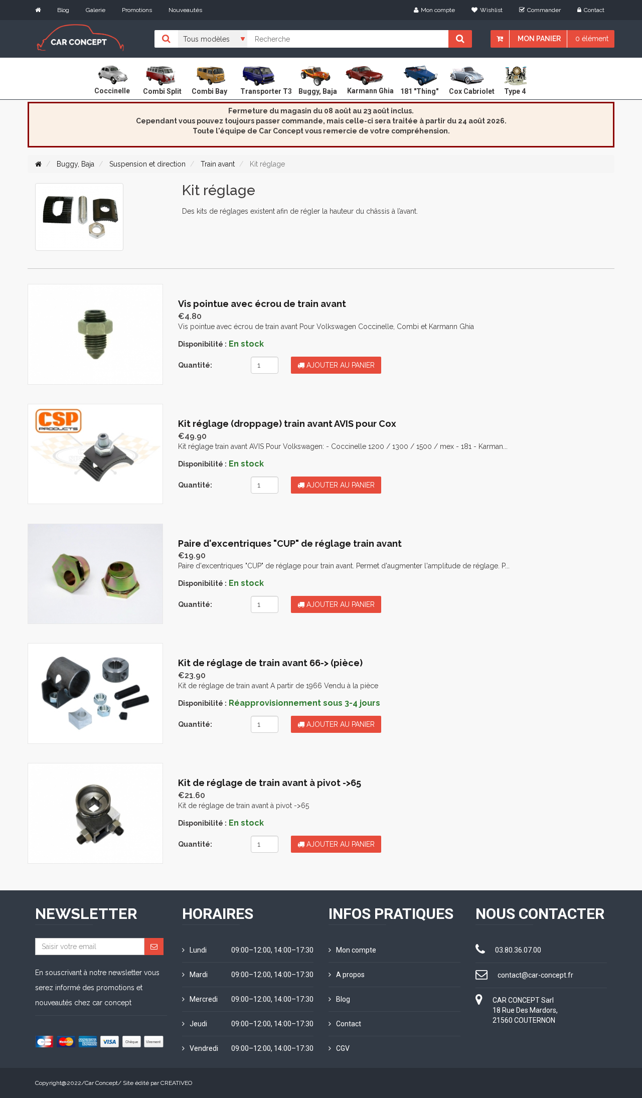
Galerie (95, 10)
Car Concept (101, 1082)
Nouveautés (185, 10)
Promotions (137, 10)
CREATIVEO (176, 1082)
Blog (63, 10)
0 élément (591, 39)
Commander (544, 10)
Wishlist (491, 10)
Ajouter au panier (339, 365)
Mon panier (539, 39)
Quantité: (195, 365)
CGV (343, 1048)
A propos (350, 975)
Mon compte (438, 10)
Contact (594, 10)
